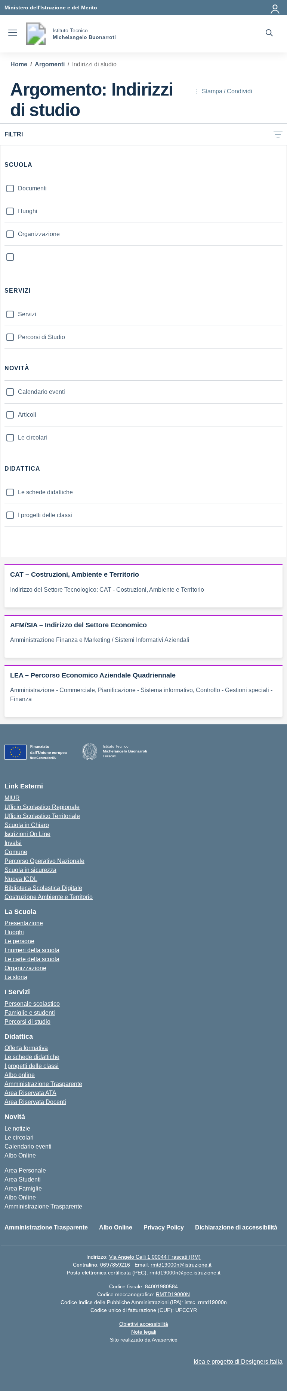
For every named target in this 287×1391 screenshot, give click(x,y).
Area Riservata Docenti (35, 1102)
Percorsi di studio (27, 1022)
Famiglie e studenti (29, 1013)
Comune (15, 852)
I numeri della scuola (31, 950)
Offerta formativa (26, 1048)
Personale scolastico (32, 1004)
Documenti (32, 188)
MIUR (12, 798)
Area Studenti (22, 1179)
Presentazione (23, 923)
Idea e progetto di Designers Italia (238, 1361)
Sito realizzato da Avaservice (144, 1340)
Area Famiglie (23, 1188)
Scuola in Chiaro (26, 825)
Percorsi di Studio (41, 337)
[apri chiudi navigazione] (12, 33)
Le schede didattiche (45, 492)
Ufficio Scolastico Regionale (42, 807)
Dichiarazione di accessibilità (236, 1227)
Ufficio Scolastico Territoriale (42, 816)
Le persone (19, 941)
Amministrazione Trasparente (43, 1084)
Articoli (27, 414)
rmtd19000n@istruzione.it (181, 1265)
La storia (15, 977)
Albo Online (20, 1155)
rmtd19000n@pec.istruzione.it (184, 1273)
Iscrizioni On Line (27, 834)
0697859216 (115, 1265)
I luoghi (27, 211)
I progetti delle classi (45, 515)
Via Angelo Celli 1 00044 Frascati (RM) (155, 1257)
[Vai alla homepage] (36, 33)
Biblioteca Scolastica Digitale (43, 888)
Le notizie (17, 1128)
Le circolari (32, 437)
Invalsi (13, 843)
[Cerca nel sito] (269, 34)
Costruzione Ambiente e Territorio (48, 897)
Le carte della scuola (31, 959)
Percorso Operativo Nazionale (44, 861)
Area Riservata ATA (30, 1093)
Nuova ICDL (20, 879)
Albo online (19, 1075)
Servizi (27, 314)
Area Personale (25, 1170)
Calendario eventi (41, 392)
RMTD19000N (173, 1294)
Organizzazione (39, 234)
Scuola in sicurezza (30, 870)
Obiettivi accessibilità (143, 1324)
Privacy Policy (164, 1227)
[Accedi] (275, 7)
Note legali (143, 1332)
